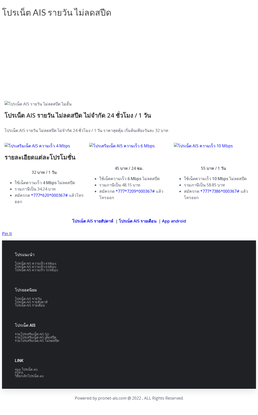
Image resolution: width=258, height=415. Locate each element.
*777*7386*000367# (220, 191)
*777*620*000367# (49, 195)
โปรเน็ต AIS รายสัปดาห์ (92, 221)
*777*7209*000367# (135, 191)
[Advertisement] (129, 60)
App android (174, 221)
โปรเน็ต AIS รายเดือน (137, 221)
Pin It (7, 233)
